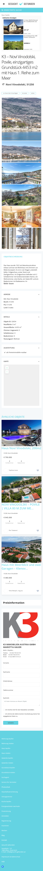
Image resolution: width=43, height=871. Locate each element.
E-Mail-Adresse (7, 681)
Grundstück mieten (8, 772)
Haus (3, 15)
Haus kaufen (6, 748)
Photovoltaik (6, 787)
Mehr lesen (9, 283)
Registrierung (6, 821)
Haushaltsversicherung (10, 792)
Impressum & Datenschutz (11, 857)
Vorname (6, 663)
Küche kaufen (6, 801)
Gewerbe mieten (7, 763)
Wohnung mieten (8, 743)
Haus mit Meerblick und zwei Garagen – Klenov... (21, 566)
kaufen (8, 15)
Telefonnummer (8, 690)
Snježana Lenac (13, 470)
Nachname (6, 672)
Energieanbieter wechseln (11, 806)
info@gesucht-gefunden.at (16, 852)
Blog (3, 835)
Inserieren (5, 826)
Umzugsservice (7, 797)
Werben (4, 830)
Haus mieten (6, 753)
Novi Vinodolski (15, 84)
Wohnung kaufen (8, 739)
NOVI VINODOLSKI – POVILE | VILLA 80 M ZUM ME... (21, 506)
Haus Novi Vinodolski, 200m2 (21, 448)
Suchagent (5, 777)
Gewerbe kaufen (7, 758)
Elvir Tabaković (13, 530)
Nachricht (6, 698)
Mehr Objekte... (8, 650)
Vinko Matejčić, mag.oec (16, 591)
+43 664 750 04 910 (15, 653)
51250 (30, 84)
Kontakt (4, 840)
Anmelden (5, 816)
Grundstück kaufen (8, 768)
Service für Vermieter (9, 782)
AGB (3, 862)
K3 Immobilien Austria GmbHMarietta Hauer (19, 646)
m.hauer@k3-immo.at (14, 657)
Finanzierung (6, 811)
